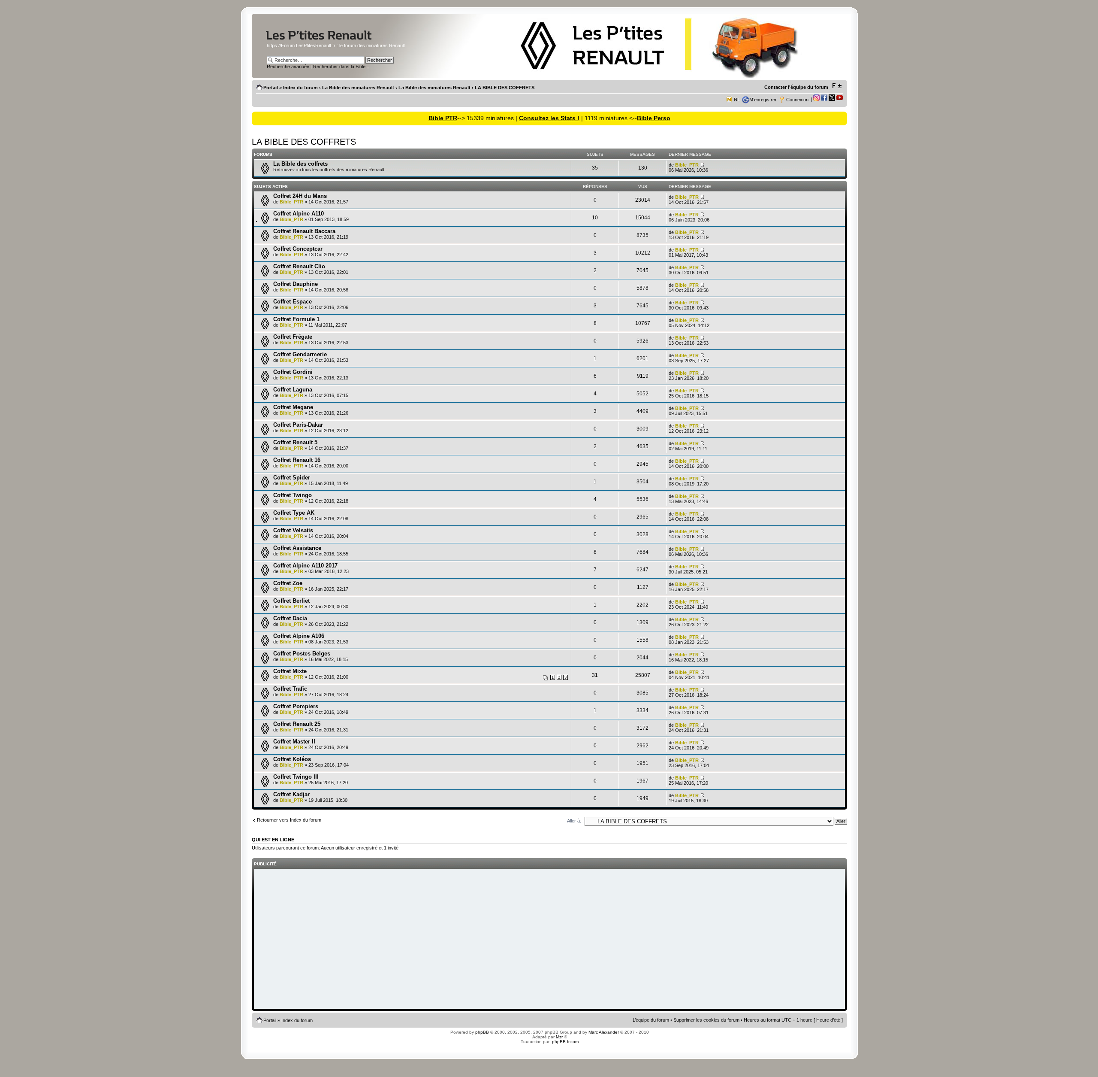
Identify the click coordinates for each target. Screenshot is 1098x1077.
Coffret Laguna (292, 389)
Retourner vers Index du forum (289, 819)
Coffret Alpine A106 (298, 636)
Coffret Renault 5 (295, 442)
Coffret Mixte (290, 671)
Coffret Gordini (293, 372)
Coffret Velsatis (293, 530)
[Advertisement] (549, 939)
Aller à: (574, 820)
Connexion (797, 99)
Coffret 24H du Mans (300, 196)
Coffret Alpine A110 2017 (305, 565)
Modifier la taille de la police (836, 86)
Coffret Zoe (287, 583)
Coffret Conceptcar (298, 249)
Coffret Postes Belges (301, 653)
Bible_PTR (687, 164)
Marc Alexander (603, 1032)
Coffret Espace (292, 301)
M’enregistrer (763, 99)
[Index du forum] (335, 40)
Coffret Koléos (292, 759)
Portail (270, 87)
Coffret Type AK (293, 513)
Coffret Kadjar (291, 794)
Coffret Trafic (290, 689)
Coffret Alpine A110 (298, 213)
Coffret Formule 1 (296, 319)
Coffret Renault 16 (296, 460)
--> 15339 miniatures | (488, 118)
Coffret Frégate (292, 337)
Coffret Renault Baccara (304, 231)
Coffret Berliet (291, 601)
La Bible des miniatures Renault (358, 87)
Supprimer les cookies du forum (706, 1019)
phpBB (482, 1032)
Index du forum (300, 87)
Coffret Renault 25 (296, 724)
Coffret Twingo (292, 495)
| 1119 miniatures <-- (608, 118)
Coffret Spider (291, 477)
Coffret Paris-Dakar (298, 425)
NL (737, 99)
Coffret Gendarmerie (300, 354)
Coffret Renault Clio (299, 266)
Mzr (559, 1037)
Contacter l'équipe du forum (796, 87)
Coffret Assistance (297, 548)
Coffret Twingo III (296, 777)
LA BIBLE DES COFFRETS (504, 87)
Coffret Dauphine (295, 284)
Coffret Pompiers (295, 706)
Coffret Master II (294, 741)
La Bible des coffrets (300, 164)
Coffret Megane (293, 407)
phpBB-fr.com (565, 1041)
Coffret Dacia (290, 618)
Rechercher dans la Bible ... (342, 66)
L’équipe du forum (651, 1019)
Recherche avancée (288, 66)
